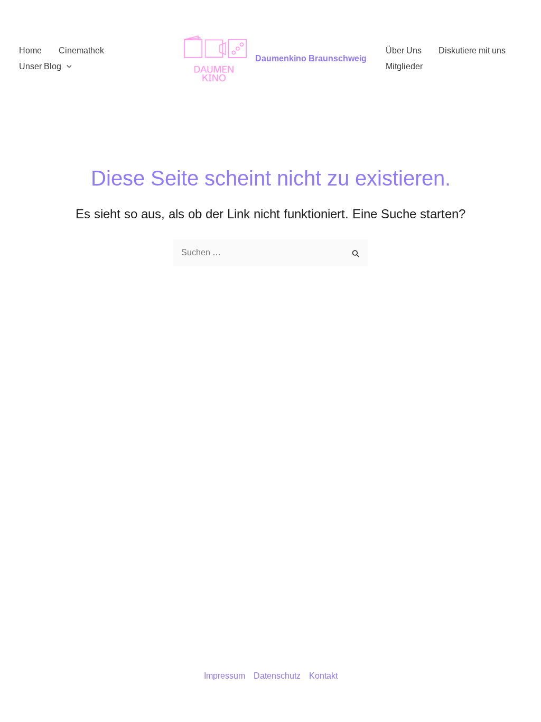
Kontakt (323, 675)
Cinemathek (81, 50)
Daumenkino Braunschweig (311, 58)
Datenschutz (277, 675)
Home (30, 50)
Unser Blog (40, 66)
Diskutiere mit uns (472, 50)
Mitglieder (404, 66)
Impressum (224, 675)
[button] (66, 67)
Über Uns (404, 50)
